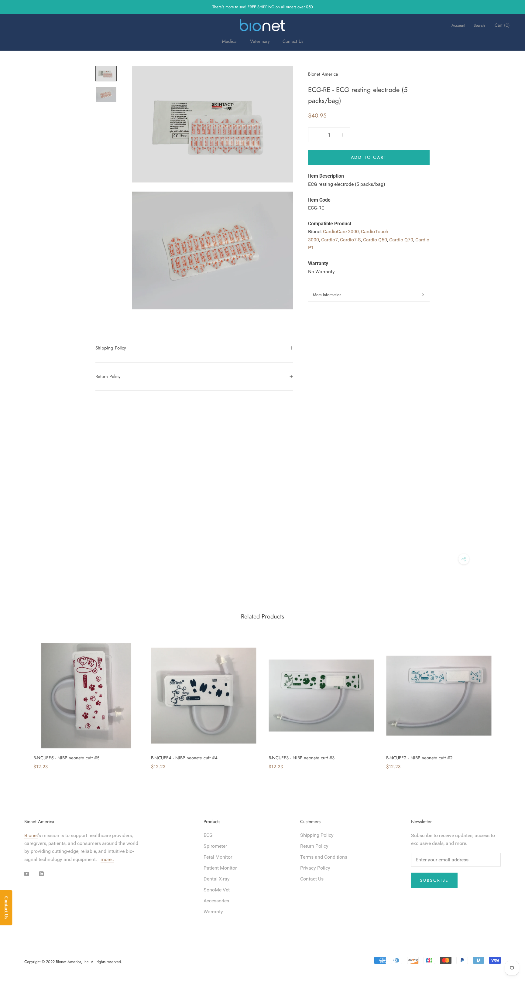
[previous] (19, 700)
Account (458, 25)
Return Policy (108, 376)
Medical (229, 41)
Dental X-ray (217, 879)
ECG (208, 835)
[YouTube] (26, 873)
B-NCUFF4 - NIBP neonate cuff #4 (184, 757)
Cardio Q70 (401, 240)
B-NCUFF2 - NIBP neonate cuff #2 (419, 757)
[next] (506, 700)
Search (479, 25)
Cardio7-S (350, 240)
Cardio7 (329, 240)
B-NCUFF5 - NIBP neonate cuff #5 (66, 757)
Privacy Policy (315, 868)
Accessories (216, 901)
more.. (107, 859)
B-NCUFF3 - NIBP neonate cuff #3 (302, 757)
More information (327, 295)
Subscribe (434, 880)
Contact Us (293, 41)
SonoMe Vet (217, 890)
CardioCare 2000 (341, 232)
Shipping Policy (110, 348)
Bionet (31, 835)
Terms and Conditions (323, 857)
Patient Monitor (220, 868)
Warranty (213, 912)
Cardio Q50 (375, 240)
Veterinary (260, 41)
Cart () (502, 25)
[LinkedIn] (41, 873)
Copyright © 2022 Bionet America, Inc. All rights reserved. (73, 962)
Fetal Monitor (218, 857)
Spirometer (215, 846)
